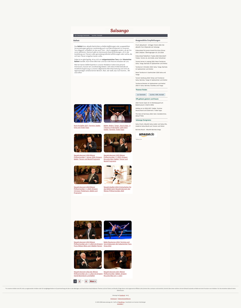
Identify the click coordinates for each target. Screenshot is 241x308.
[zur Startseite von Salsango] (119, 30)
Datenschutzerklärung (124, 299)
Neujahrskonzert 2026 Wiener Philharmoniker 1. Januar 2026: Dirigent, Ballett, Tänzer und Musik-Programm (88, 157)
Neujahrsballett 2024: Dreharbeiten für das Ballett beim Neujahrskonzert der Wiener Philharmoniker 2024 (117, 189)
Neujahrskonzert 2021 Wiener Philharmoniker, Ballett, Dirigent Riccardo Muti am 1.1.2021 (115, 274)
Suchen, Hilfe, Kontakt (157, 95)
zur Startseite (141, 95)
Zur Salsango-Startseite (82, 35)
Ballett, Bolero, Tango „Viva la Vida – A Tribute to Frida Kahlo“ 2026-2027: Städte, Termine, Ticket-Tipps (117, 128)
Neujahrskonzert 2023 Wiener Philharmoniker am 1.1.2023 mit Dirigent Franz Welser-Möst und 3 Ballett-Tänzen (88, 244)
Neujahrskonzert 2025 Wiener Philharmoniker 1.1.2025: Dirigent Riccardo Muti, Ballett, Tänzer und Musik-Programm (116, 158)
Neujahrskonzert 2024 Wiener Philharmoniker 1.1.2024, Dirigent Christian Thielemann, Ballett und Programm (86, 190)
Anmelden (120, 304)
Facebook (122, 295)
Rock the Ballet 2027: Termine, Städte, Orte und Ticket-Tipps (87, 127)
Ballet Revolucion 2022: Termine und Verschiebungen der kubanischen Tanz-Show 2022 (118, 244)
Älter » (93, 281)
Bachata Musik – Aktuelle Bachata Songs (148, 129)
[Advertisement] (120, 13)
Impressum (113, 299)
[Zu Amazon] (147, 137)
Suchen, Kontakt (97, 35)
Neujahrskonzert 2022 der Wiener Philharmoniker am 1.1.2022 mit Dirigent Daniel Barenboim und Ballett (88, 274)
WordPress (121, 302)
